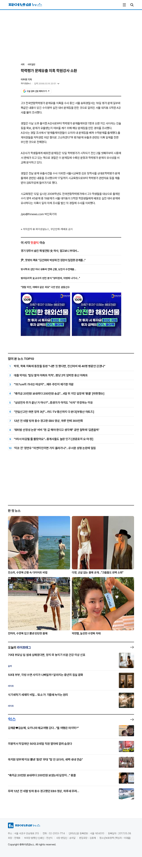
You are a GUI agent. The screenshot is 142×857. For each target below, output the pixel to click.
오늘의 (19, 647)
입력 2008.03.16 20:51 (45, 83)
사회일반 (31, 64)
